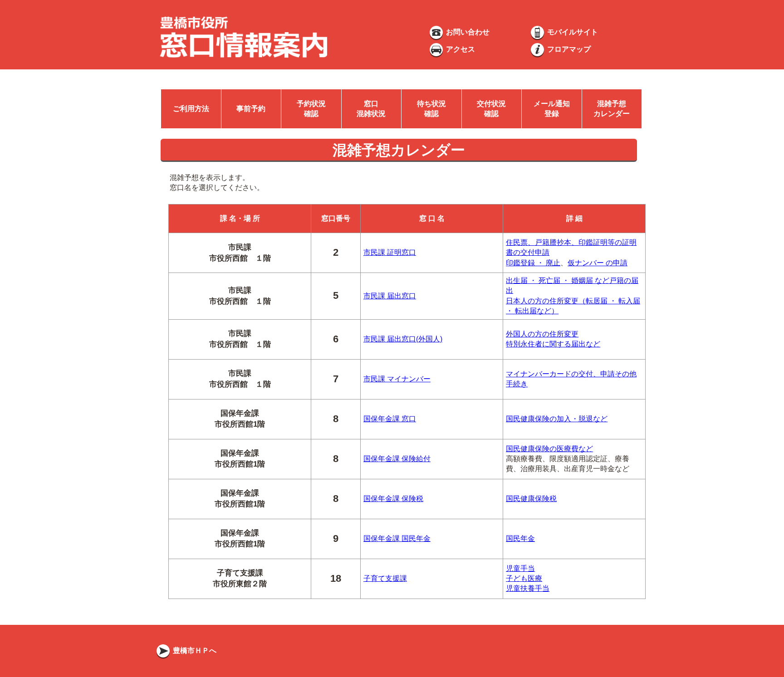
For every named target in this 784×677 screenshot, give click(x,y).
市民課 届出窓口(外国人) (402, 339)
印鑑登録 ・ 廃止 (533, 263)
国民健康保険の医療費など (549, 449)
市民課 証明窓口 (389, 252)
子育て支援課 (385, 578)
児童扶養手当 (527, 588)
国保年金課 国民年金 (397, 538)
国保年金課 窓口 (389, 419)
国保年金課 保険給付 (397, 459)
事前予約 (250, 108)
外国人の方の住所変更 (542, 334)
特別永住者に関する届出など (553, 344)
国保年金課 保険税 (393, 498)
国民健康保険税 (531, 498)
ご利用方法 (191, 108)
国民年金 (520, 538)
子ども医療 (524, 578)
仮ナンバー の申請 (597, 263)
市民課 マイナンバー (397, 379)
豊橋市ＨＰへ (193, 650)
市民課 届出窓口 (389, 296)
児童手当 (520, 568)
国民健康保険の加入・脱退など (557, 419)
